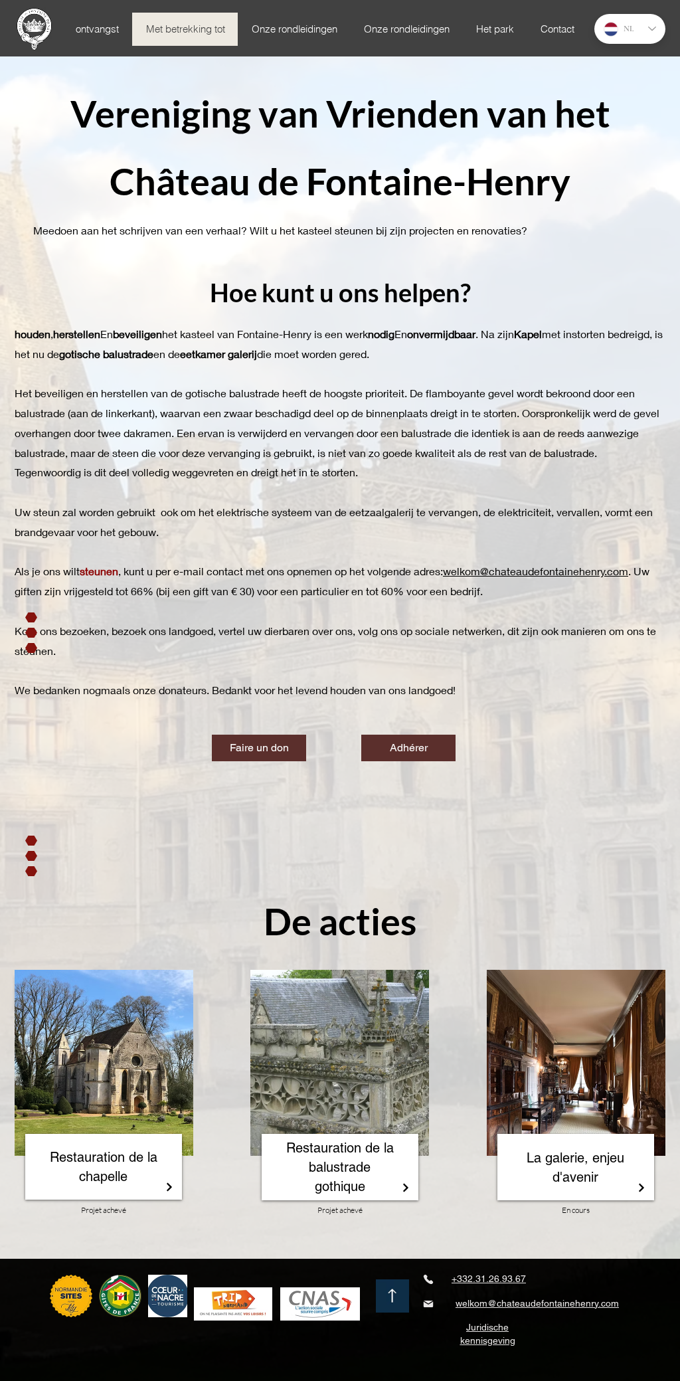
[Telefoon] (428, 1279)
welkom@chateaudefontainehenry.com (535, 571)
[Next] (169, 1187)
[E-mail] (428, 1304)
